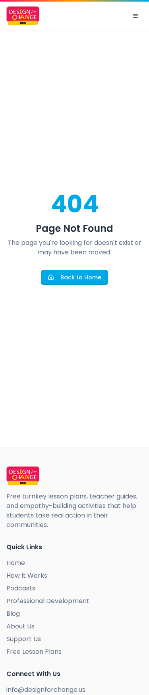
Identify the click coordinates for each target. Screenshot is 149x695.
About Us (20, 626)
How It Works (26, 575)
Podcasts (20, 588)
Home (15, 562)
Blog (13, 613)
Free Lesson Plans (34, 651)
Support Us (23, 638)
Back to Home (80, 277)
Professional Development (47, 600)
